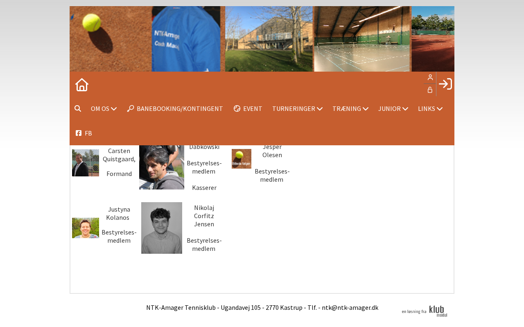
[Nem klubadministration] (424, 315)
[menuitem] (82, 84)
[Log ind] (445, 84)
